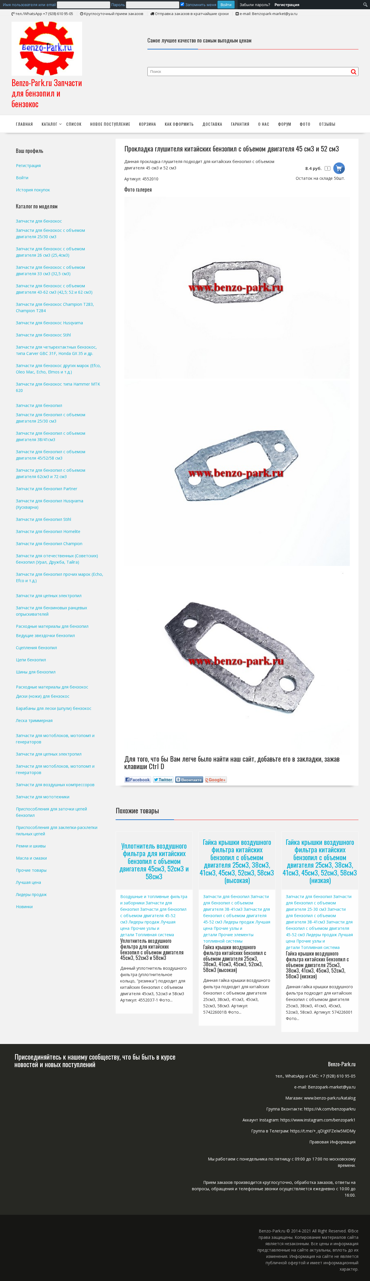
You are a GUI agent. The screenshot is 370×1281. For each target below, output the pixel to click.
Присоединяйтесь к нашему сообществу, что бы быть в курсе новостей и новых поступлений (94, 1060)
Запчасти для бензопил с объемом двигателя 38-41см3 (236, 903)
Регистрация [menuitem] (287, 4)
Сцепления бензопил (36, 647)
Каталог (50, 124)
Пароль (118, 4)
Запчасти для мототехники (42, 796)
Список (74, 124)
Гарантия (240, 124)
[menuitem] (119, 4)
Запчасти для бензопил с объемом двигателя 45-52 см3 (153, 915)
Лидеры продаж (144, 922)
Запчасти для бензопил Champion (49, 543)
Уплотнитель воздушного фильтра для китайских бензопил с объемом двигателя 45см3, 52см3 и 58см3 (154, 860)
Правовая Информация (332, 1142)
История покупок (33, 189)
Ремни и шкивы (31, 846)
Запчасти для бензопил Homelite (48, 531)
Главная (24, 124)
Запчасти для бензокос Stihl (43, 335)
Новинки (24, 906)
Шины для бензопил (36, 672)
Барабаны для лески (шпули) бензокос (53, 708)
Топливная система (154, 934)
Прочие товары (31, 870)
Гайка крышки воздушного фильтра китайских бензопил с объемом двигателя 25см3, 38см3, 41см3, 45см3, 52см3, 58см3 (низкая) (320, 860)
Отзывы (327, 124)
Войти (22, 177)
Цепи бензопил (31, 659)
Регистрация (28, 165)
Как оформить (179, 124)
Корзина (147, 124)
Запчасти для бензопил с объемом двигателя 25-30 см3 (319, 903)
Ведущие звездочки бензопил (45, 635)
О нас (263, 124)
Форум (284, 124)
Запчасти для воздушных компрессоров (55, 784)
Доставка (212, 124)
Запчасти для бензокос (39, 221)
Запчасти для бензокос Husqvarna (49, 322)
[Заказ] (339, 168)
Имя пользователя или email (29, 4)
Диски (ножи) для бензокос (42, 696)
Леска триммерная (34, 720)
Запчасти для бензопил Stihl (43, 519)
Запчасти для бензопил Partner (46, 488)
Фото (305, 124)
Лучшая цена (28, 882)
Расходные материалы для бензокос (52, 687)
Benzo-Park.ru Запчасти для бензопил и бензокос (47, 93)
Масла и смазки (31, 858)
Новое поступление (110, 124)
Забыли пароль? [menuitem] (255, 4)
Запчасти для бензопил (226, 896)
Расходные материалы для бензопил (52, 626)
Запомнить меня (200, 4)
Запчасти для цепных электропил (49, 595)
